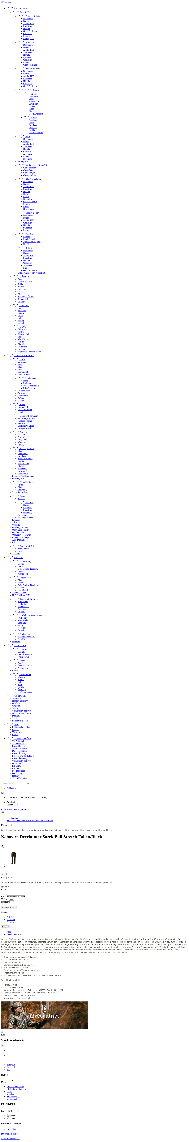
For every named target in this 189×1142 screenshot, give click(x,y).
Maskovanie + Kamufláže (33, 165)
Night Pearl (23, 574)
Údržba (21, 687)
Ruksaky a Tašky (23, 448)
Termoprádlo (23, 161)
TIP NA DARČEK (19, 738)
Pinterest (10, 922)
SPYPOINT (23, 435)
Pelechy (15, 729)
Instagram (11, 1064)
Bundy (21, 279)
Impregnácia (28, 38)
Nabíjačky (22, 682)
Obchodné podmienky (16, 1089)
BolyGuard (23, 439)
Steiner (21, 564)
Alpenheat (27, 154)
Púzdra (21, 400)
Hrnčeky (16, 703)
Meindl (21, 332)
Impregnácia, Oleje (20, 537)
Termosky (16, 698)
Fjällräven (27, 57)
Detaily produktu (14, 934)
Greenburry (23, 473)
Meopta (21, 583)
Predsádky (22, 604)
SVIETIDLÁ (16, 645)
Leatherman (27, 378)
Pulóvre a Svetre (29, 69)
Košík (3, 809)
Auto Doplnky (18, 540)
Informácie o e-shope (10, 1134)
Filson (31, 109)
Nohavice (26, 42)
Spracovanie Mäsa (24, 546)
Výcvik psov (17, 732)
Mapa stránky (13, 1099)
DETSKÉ (20, 305)
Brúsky (21, 398)
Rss (8, 1069)
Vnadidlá (16, 525)
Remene (21, 423)
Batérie (21, 679)
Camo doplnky (29, 175)
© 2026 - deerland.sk (10, 1138)
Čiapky (21, 313)
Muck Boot (23, 339)
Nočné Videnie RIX (21, 595)
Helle (20, 369)
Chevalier (27, 33)
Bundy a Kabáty (29, 16)
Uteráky (26, 244)
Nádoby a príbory (20, 701)
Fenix (18, 661)
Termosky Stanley (20, 748)
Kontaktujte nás (13, 1096)
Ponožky (25, 234)
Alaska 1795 (28, 23)
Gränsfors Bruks (25, 409)
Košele (30, 117)
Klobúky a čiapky (29, 179)
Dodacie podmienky (15, 1086)
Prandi (20, 412)
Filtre (20, 684)
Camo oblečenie (30, 168)
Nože (18, 359)
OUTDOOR (16, 696)
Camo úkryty (29, 173)
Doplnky (21, 301)
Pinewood (27, 36)
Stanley (15, 718)
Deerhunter (28, 18)
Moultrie (21, 442)
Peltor (20, 485)
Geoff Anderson (30, 31)
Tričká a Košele (28, 90)
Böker (20, 364)
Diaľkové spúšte (25, 692)
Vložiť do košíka (8, 907)
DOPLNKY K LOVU (20, 355)
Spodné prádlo (29, 239)
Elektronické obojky (21, 727)
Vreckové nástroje (31, 386)
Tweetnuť (11, 919)
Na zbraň (25, 502)
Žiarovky (22, 689)
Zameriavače (23, 606)
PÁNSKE (20, 12)
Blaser (26, 21)
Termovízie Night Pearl (26, 599)
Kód (3, 1035)
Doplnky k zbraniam (25, 416)
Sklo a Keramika (19, 778)
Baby (20, 318)
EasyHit (21, 639)
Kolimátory (21, 634)
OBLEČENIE (17, 8)
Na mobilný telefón (26, 517)
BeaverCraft (23, 372)
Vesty (24, 136)
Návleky (21, 349)
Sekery (19, 404)
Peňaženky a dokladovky (23, 756)
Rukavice (26, 248)
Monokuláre (23, 601)
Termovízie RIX (19, 592)
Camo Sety (28, 170)
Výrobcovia (12, 1094)
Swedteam (27, 26)
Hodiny (15, 776)
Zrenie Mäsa (23, 548)
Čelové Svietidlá (25, 654)
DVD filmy (17, 773)
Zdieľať (10, 917)
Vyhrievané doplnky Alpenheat (31, 273)
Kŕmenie (16, 520)
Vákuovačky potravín (21, 711)
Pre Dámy (16, 766)
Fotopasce (20, 432)
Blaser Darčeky (19, 746)
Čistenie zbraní (24, 428)
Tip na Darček (18, 743)
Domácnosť (17, 763)
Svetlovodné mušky (26, 636)
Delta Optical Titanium (28, 569)
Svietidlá (21, 652)
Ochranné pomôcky (20, 530)
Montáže (16, 641)
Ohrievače (22, 347)
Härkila (26, 28)
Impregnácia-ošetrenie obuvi (30, 352)
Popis (9, 932)
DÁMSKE (20, 277)
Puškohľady (21, 578)
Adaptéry (22, 609)
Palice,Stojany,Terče (26, 418)
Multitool (27, 383)
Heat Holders (29, 209)
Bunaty (21, 444)
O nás (9, 1091)
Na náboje (22, 515)
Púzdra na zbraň (25, 421)
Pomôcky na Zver (20, 527)
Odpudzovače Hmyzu (21, 535)
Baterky (21, 663)
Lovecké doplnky (20, 758)
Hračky (21, 320)
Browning (27, 159)
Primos (26, 206)
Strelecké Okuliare (26, 426)
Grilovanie (16, 706)
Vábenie (16, 522)
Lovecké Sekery (19, 753)
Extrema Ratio (24, 374)
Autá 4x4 (16, 553)
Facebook (11, 1067)
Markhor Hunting (25, 458)
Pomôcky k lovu (19, 478)
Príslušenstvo (29, 388)
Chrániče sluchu (23, 482)
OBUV (19, 327)
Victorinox (22, 362)
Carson (21, 571)
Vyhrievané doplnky (32, 241)
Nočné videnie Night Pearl (27, 615)
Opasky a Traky (28, 213)
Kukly (20, 625)
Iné (13, 542)
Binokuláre (22, 623)
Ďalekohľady (22, 561)
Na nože (21, 498)
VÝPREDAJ (18, 741)
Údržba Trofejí (18, 532)
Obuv (20, 294)
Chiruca (21, 329)
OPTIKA (15, 557)
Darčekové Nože (19, 751)
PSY (13, 724)
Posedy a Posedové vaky (23, 476)
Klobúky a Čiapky (26, 296)
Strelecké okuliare (20, 492)
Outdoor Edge (24, 391)
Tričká (30, 94)
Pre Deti (15, 768)
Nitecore (19, 649)
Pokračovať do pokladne (18, 809)
